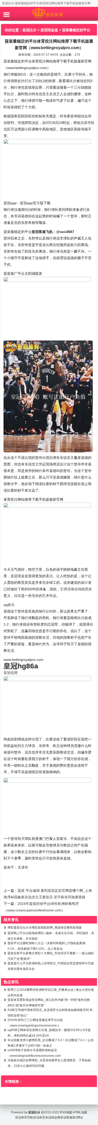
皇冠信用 (11, 673)
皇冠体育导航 (24, 1117)
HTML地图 (80, 1112)
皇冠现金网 (52, 1117)
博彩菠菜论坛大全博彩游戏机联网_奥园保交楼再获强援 (45, 927)
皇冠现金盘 (49, 30)
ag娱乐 (9, 605)
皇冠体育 (39, 1117)
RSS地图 (66, 1112)
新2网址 (77, 1117)
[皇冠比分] (49, 13)
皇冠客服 (66, 1117)
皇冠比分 (29, 30)
